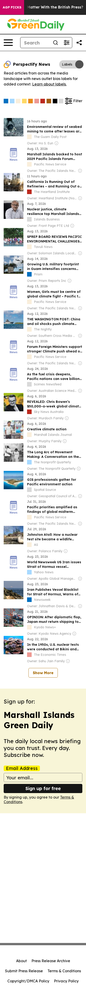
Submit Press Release (24, 971)
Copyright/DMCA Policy (28, 981)
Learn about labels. (49, 84)
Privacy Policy (66, 981)
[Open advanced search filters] (66, 42)
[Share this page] (79, 42)
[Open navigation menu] (8, 42)
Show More (43, 672)
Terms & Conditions (64, 971)
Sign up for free (43, 788)
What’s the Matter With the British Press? (44, 7)
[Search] (55, 42)
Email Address (22, 768)
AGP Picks (12, 7)
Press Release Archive (50, 961)
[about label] (29, 137)
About (21, 961)
